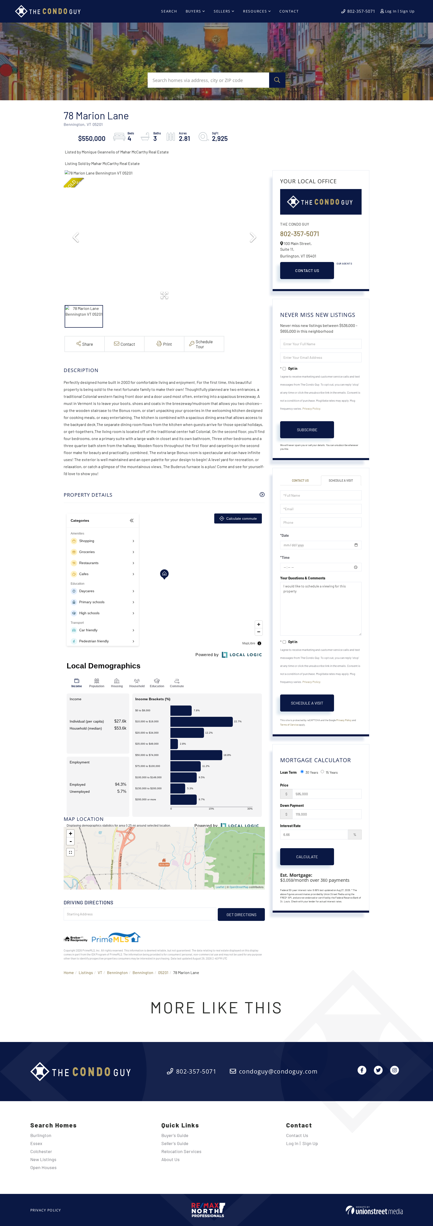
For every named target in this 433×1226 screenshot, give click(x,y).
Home (69, 972)
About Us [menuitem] (170, 1159)
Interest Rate (290, 826)
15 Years (332, 772)
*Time (285, 557)
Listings (86, 972)
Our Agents (344, 263)
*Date (284, 535)
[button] (277, 80)
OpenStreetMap (239, 887)
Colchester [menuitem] (41, 1151)
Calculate (307, 856)
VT (100, 972)
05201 (163, 972)
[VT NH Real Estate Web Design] (374, 1210)
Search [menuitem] (169, 11)
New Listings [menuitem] (43, 1159)
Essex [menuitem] (36, 1143)
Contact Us (307, 270)
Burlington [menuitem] (40, 1135)
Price (284, 785)
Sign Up (407, 11)
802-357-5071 (361, 11)
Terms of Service (289, 724)
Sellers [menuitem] (222, 11)
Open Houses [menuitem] (43, 1167)
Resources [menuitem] (255, 11)
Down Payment (292, 805)
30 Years (311, 772)
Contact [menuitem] (289, 11)
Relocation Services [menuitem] (181, 1151)
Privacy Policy (311, 408)
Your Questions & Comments (302, 578)
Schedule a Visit (341, 480)
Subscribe (307, 429)
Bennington (117, 972)
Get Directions (241, 914)
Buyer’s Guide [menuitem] (174, 1135)
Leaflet (220, 887)
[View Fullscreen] (70, 852)
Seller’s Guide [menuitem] (174, 1143)
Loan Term (288, 772)
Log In (391, 11)
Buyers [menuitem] (193, 11)
